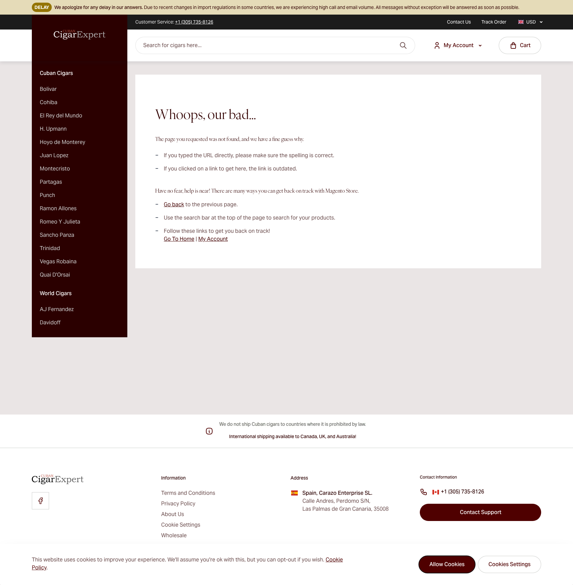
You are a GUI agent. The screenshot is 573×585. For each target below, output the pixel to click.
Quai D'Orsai (55, 274)
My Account (213, 238)
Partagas (51, 181)
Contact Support (480, 512)
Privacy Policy (178, 503)
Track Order (493, 22)
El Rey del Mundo (61, 115)
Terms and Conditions (188, 492)
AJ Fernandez (57, 309)
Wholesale (174, 535)
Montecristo (55, 168)
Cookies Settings (509, 564)
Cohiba (48, 102)
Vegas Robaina (58, 261)
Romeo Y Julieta (60, 221)
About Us (172, 514)
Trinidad (50, 248)
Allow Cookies (447, 564)
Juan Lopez (54, 155)
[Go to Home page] (79, 34)
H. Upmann (53, 128)
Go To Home (179, 238)
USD (531, 22)
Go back (174, 204)
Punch (47, 195)
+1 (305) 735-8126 (462, 491)
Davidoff (50, 322)
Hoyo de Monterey (62, 142)
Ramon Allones (58, 208)
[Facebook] (40, 500)
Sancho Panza (57, 234)
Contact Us (459, 22)
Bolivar (48, 89)
